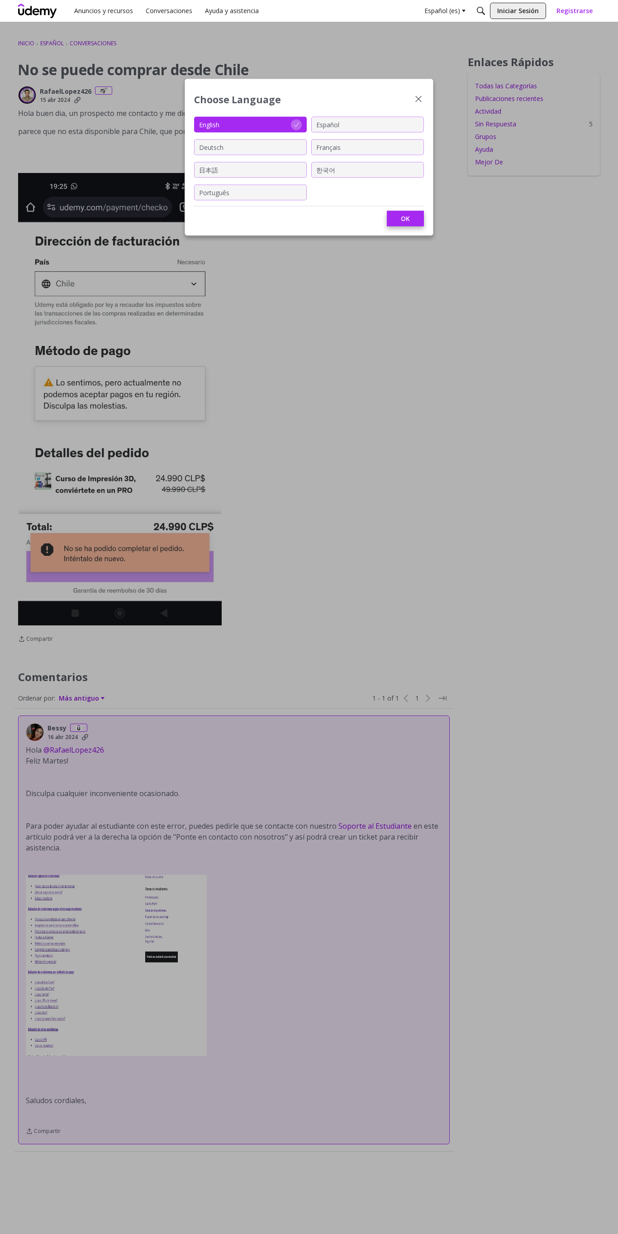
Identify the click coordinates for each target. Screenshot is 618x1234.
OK (405, 218)
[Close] (418, 100)
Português (214, 192)
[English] (37, 11)
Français (328, 147)
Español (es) (442, 10)
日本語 (208, 169)
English (209, 124)
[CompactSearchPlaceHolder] (481, 11)
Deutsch (211, 147)
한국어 (325, 169)
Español (327, 124)
